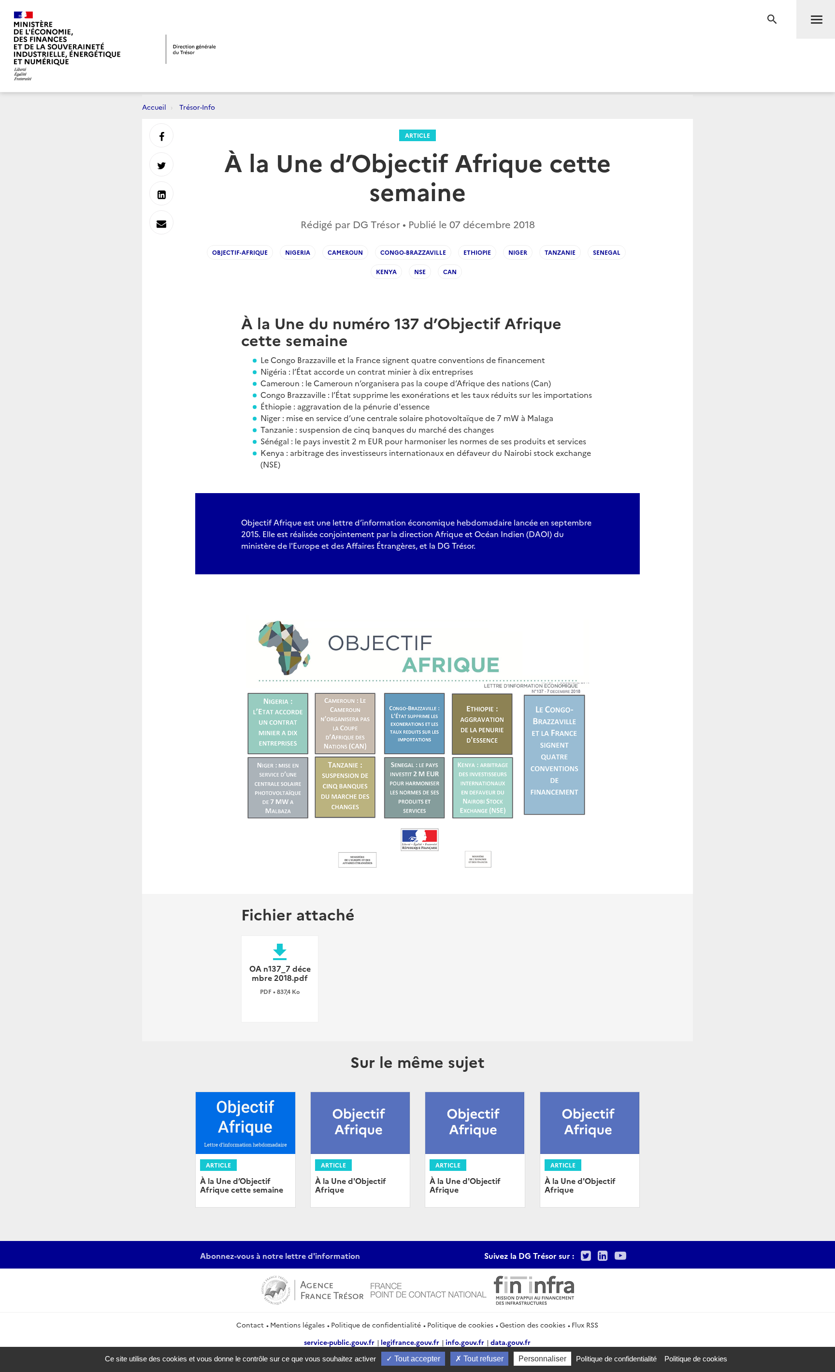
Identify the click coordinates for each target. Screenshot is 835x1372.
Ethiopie (477, 252)
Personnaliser (542, 1359)
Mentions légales (297, 1324)
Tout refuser (482, 1359)
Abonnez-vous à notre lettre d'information (280, 1255)
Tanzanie (560, 252)
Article (417, 135)
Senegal (606, 252)
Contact (250, 1324)
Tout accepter (416, 1359)
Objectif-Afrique (240, 252)
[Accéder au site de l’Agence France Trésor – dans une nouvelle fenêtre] (312, 1289)
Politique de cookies (460, 1324)
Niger (517, 252)
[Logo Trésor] (191, 49)
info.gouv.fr (465, 1342)
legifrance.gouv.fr (410, 1342)
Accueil (154, 107)
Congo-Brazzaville (413, 252)
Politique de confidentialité (376, 1324)
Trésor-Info (197, 107)
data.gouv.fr (510, 1342)
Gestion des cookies (532, 1324)
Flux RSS (585, 1324)
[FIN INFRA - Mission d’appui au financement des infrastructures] (534, 1289)
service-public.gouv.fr (339, 1342)
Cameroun (345, 252)
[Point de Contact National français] (428, 1289)
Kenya (386, 271)
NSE (420, 271)
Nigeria (297, 252)
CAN (450, 271)
